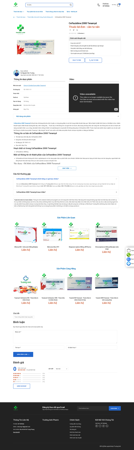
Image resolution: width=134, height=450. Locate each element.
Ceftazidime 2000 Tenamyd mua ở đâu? (31, 192)
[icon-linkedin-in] (77, 30)
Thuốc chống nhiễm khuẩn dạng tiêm (23, 317)
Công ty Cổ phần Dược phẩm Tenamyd (35, 85)
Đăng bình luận (22, 354)
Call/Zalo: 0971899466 (101, 423)
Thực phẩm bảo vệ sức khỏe (35, 11)
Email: (15, 426)
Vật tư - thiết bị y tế (72, 11)
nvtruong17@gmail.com (23, 426)
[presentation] (118, 239)
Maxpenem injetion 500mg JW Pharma (80, 247)
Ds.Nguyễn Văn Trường (27, 73)
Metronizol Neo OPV (53, 247)
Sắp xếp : (51, 368)
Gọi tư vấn (94, 60)
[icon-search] (71, 5)
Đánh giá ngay (21, 386)
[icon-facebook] (70, 30)
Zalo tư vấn (77, 60)
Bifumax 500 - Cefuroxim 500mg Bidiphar (26, 247)
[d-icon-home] (13, 17)
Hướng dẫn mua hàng (75, 424)
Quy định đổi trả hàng (75, 426)
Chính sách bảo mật (75, 435)
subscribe (114, 408)
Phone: (15, 424)
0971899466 (106, 6)
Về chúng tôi (73, 429)
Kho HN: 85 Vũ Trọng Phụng (27, 429)
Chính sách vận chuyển (76, 437)
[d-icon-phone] (99, 5)
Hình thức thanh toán (75, 432)
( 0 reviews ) (80, 33)
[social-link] (96, 426)
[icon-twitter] (73, 30)
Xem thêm (65, 168)
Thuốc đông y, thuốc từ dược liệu (54, 11)
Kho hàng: (16, 429)
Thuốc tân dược (17, 11)
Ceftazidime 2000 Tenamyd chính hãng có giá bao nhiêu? (37, 179)
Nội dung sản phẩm (23, 116)
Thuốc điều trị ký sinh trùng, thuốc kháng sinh (40, 17)
